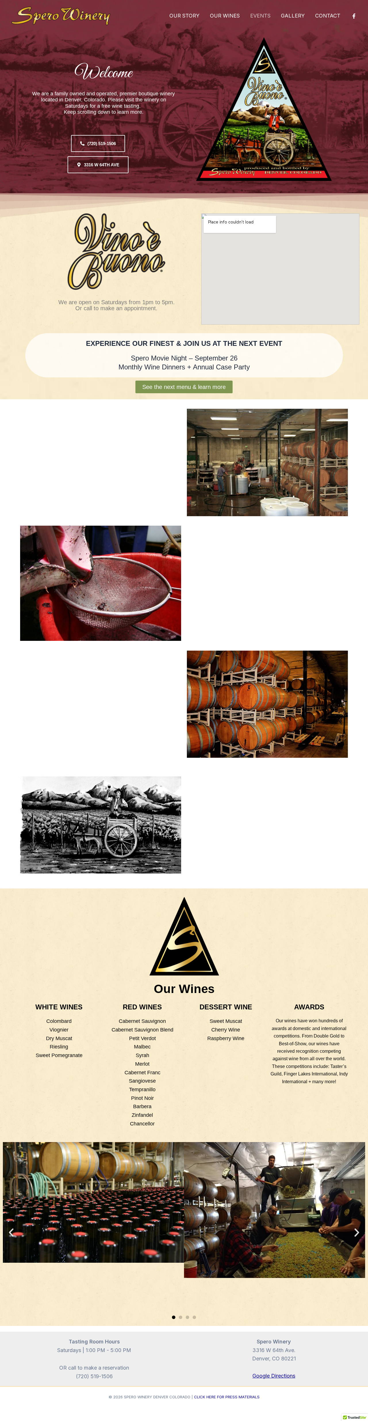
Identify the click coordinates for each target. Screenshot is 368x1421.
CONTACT (327, 16)
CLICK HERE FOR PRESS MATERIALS (227, 1397)
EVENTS (260, 16)
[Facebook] (353, 16)
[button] (11, 1232)
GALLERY (293, 16)
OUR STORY (184, 16)
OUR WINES (225, 16)
